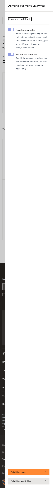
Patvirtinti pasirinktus (21, 481)
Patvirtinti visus (18, 472)
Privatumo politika (18, 19)
